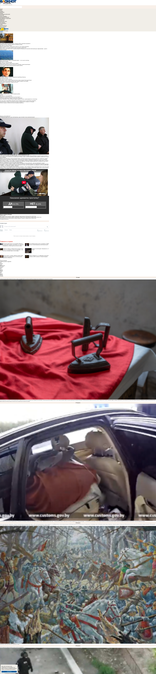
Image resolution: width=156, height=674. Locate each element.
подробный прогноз (3, 261)
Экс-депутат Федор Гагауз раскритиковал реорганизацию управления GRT (38, 525)
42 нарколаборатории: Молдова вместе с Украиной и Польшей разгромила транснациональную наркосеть (18, 524)
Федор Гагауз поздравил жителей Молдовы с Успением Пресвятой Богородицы (41, 400)
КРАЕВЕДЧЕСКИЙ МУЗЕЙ (5, 14)
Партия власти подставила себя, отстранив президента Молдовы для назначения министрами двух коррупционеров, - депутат (23, 48)
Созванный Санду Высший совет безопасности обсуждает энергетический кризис (15, 64)
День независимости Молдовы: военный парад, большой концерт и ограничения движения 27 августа (130, 521)
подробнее (9, 261)
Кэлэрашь (2, 219)
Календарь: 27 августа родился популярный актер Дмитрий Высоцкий (102, 521)
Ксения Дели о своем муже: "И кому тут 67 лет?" (9, 82)
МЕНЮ (1, 9)
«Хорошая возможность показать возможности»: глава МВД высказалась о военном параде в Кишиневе (53, 524)
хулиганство (6, 219)
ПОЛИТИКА (2, 20)
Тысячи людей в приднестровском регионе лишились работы (11, 65)
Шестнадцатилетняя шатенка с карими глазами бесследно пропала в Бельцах (14, 216)
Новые (1, 229)
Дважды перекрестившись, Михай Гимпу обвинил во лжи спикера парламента (14, 46)
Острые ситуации (3, 49)
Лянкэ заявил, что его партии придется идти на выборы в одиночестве (13, 47)
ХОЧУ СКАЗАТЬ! (3, 26)
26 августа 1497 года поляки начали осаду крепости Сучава (10, 644)
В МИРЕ (1, 13)
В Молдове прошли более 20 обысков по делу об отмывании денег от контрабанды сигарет (84, 524)
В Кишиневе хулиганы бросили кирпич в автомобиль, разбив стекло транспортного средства (17, 217)
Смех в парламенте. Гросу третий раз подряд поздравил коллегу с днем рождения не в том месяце (18, 99)
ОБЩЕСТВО (2, 19)
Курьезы (1, 83)
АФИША (1, 11)
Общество (2, 116)
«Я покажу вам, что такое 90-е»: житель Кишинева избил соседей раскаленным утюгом (15, 400)
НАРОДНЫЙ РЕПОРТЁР (4, 17)
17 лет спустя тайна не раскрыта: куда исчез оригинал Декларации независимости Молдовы (68, 400)
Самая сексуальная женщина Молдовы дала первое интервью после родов (14, 81)
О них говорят (2, 66)
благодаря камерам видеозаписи (32, 161)
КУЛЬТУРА (2, 15)
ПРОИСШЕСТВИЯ (3, 21)
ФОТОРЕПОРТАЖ (3, 25)
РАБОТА (6, 28)
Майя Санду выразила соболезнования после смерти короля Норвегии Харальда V (128, 400)
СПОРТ (1, 24)
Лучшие (6, 229)
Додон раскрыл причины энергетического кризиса (9, 63)
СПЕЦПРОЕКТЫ (3, 23)
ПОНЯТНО (9, 671)
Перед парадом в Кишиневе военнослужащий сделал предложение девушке (18, 401)
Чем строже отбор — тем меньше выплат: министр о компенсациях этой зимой (59, 521)
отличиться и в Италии (19, 166)
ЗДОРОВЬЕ (2, 12)
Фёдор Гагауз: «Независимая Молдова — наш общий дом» (81, 521)
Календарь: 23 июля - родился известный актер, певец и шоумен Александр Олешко (16, 80)
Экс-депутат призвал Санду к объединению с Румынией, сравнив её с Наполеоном (111, 524)
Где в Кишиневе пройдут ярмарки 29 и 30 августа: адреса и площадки (12, 278)
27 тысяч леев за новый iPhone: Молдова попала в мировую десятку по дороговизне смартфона (38, 278)
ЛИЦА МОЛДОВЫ (3, 16)
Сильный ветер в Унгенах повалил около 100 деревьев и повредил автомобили (137, 524)
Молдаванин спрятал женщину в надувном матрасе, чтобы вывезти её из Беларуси (14, 521)
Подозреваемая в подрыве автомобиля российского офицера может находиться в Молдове (97, 400)
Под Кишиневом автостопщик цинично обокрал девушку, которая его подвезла (14, 218)
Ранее (10, 229)
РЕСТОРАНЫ (2, 22)
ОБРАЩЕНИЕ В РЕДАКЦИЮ (5, 18)
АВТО (1, 10)
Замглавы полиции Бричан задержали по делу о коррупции (37, 521)
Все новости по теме (4, 45)
